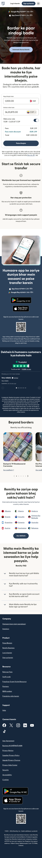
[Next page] (28, 476)
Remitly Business (8, 648)
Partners (5, 686)
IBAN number (7, 691)
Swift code (6, 677)
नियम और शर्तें (31, 155)
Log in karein (15, 3)
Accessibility (7, 775)
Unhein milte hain (8, 107)
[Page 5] (25, 476)
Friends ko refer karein (10, 696)
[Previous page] (14, 476)
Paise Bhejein (7, 643)
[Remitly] (3, 3)
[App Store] (21, 309)
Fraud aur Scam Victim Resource (14, 681)
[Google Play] (21, 300)
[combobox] (31, 112)
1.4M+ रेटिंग (22, 12)
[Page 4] (23, 476)
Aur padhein (8, 470)
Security (5, 770)
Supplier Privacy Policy (10, 755)
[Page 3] (21, 476)
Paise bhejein (21, 143)
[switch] (36, 120)
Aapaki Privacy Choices (11, 760)
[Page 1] (16, 476)
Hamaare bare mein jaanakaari (14, 624)
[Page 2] (19, 476)
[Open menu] (38, 4)
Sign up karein (28, 3)
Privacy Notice (7, 750)
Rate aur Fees (7, 672)
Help (4, 710)
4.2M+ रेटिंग (22, 16)
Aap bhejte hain (8, 96)
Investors (5, 629)
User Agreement (8, 741)
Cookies (5, 780)
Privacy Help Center (9, 765)
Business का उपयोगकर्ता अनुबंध (12, 746)
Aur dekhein (21, 536)
